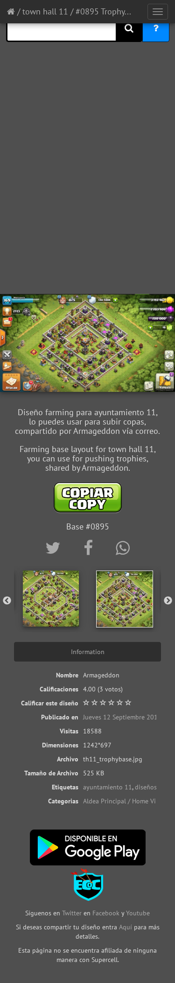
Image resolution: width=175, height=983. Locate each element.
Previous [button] (7, 601)
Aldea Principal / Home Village (126, 801)
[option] (51, 599)
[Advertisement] (87, 197)
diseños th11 (153, 787)
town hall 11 (45, 11)
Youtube (138, 913)
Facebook (105, 913)
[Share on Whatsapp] (122, 547)
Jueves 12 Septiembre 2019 (122, 717)
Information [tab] (88, 652)
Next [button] (168, 601)
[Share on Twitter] (55, 547)
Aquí (125, 927)
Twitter (73, 913)
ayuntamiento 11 (107, 787)
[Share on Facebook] (90, 547)
